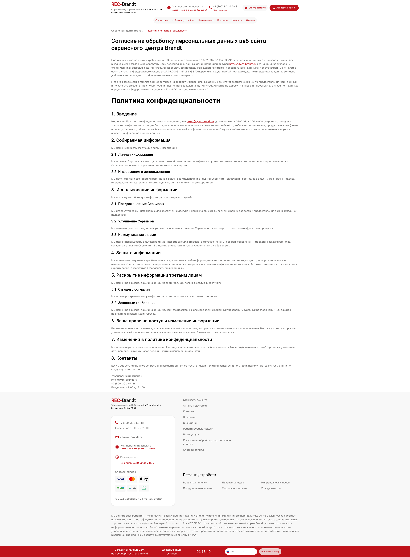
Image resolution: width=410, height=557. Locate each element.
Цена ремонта (205, 20)
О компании (161, 20)
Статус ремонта (257, 7)
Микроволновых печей (275, 482)
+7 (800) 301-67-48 (225, 6)
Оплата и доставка (195, 405)
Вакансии (222, 20)
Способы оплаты (193, 449)
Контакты (237, 20)
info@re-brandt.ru (131, 436)
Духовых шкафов (233, 482)
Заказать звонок (285, 7)
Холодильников (271, 488)
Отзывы (250, 20)
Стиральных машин (234, 488)
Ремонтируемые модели (198, 428)
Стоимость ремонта (195, 399)
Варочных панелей (195, 482)
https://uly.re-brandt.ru (242, 63)
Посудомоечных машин (198, 488)
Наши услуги (191, 434)
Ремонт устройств (184, 20)
